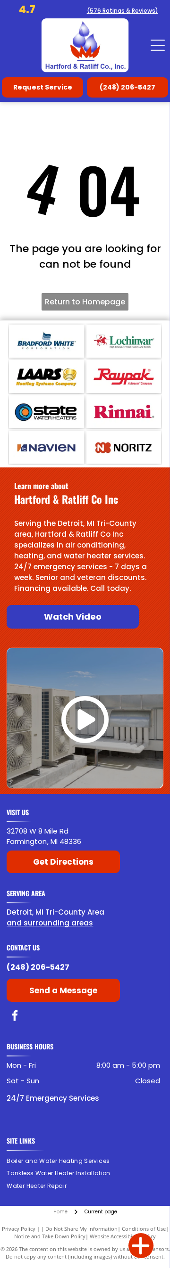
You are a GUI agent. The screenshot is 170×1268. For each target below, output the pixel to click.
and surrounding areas (50, 923)
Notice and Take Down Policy (49, 1236)
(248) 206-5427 (38, 967)
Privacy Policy (18, 1228)
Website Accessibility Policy (123, 1236)
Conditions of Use (144, 1228)
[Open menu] (158, 45)
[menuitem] (62, 1160)
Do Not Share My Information (81, 1228)
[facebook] (15, 1016)
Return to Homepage (85, 301)
